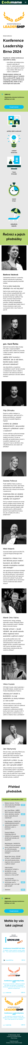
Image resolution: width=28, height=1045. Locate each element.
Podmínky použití (14, 1041)
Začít (23, 805)
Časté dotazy (14, 1038)
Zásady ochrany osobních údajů (14, 1042)
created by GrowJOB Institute (14, 1036)
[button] (25, 2)
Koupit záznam (14, 107)
